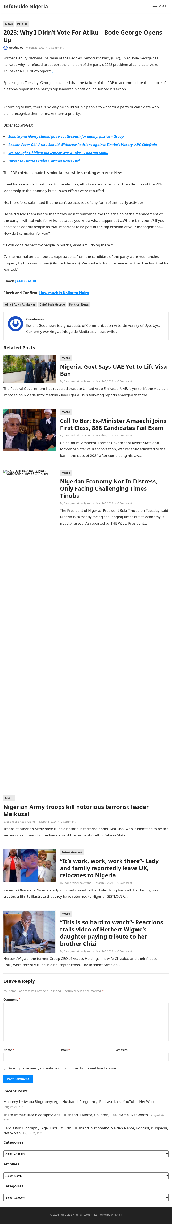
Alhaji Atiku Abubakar (20, 304)
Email (65, 1050)
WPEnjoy (116, 1214)
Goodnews (16, 48)
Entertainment (72, 852)
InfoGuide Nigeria (25, 6)
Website (122, 1050)
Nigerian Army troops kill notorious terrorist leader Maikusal (76, 810)
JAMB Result (28, 269)
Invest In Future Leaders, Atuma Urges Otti (44, 161)
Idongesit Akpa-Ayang (77, 381)
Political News (79, 304)
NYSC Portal (90, 113)
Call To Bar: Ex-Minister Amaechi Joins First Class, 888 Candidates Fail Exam (113, 424)
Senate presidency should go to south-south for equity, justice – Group (66, 136)
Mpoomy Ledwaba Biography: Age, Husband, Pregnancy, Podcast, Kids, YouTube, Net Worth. (80, 1101)
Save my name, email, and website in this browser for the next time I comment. (64, 1068)
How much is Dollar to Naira (64, 292)
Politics (22, 24)
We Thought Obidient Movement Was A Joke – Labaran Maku (58, 152)
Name (8, 1050)
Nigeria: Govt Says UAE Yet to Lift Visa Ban (113, 370)
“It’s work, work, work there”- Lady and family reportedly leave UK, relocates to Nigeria (109, 868)
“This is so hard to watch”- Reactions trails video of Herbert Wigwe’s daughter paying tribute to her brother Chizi (111, 932)
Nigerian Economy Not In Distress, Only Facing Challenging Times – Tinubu (109, 488)
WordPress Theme (95, 1214)
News (9, 24)
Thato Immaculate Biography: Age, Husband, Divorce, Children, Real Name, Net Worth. (76, 1114)
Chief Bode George (52, 304)
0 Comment (56, 48)
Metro (66, 358)
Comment (11, 999)
